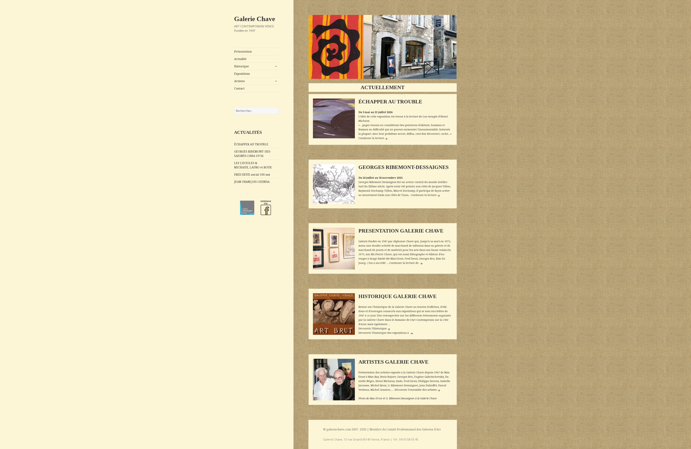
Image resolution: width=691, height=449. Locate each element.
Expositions (242, 74)
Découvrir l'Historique (374, 328)
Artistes (239, 81)
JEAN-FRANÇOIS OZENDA (252, 182)
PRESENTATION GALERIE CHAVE (400, 231)
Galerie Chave (254, 19)
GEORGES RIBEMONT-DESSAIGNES (403, 167)
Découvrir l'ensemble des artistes (418, 389)
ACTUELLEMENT (383, 87)
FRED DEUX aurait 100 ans (252, 175)
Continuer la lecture (371, 138)
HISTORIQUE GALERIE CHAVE (397, 296)
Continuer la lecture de (406, 263)
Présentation (243, 51)
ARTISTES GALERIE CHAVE (393, 362)
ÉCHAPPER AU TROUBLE (251, 144)
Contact (239, 88)
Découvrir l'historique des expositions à (386, 332)
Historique (241, 66)
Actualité (240, 59)
